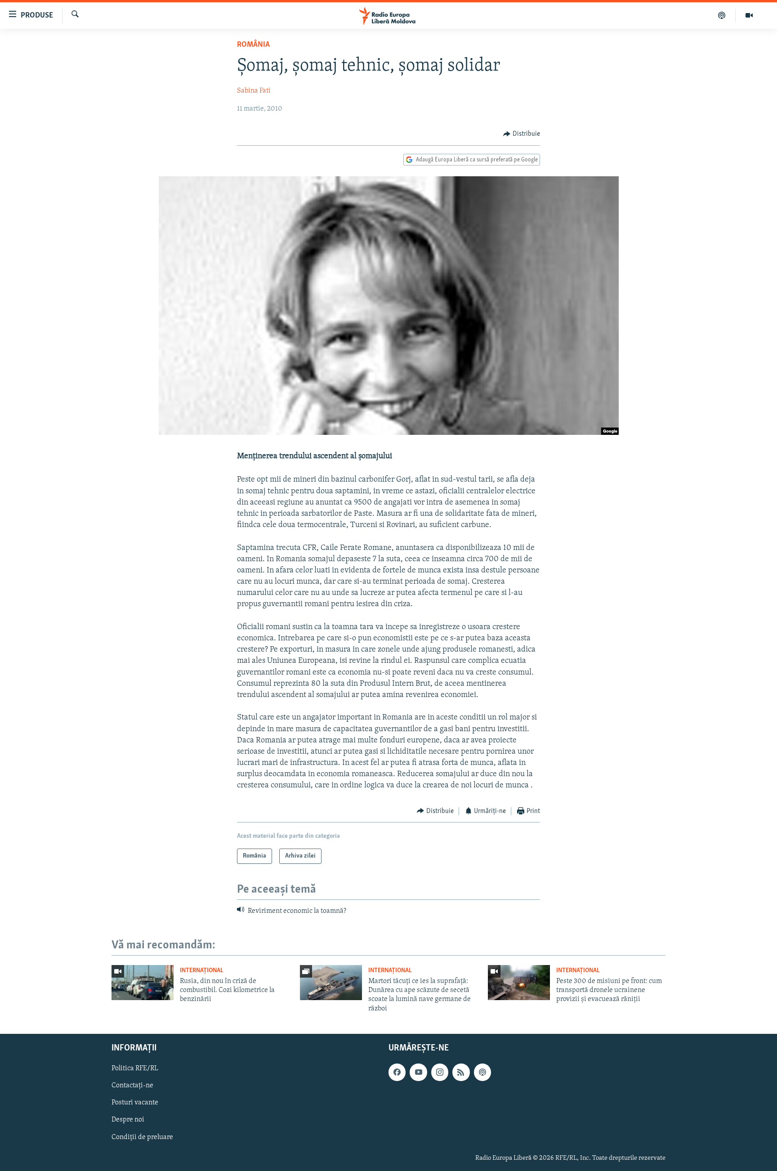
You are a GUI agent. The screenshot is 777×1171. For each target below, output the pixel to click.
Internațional (201, 970)
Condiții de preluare (142, 1137)
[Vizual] (749, 15)
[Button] (521, 134)
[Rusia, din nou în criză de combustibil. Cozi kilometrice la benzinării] (143, 982)
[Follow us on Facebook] (397, 1072)
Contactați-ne (132, 1085)
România (253, 45)
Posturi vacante (135, 1103)
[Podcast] (722, 15)
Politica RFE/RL (135, 1068)
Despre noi (128, 1120)
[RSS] (460, 1072)
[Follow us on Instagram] (439, 1072)
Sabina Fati (254, 90)
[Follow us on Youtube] (418, 1072)
